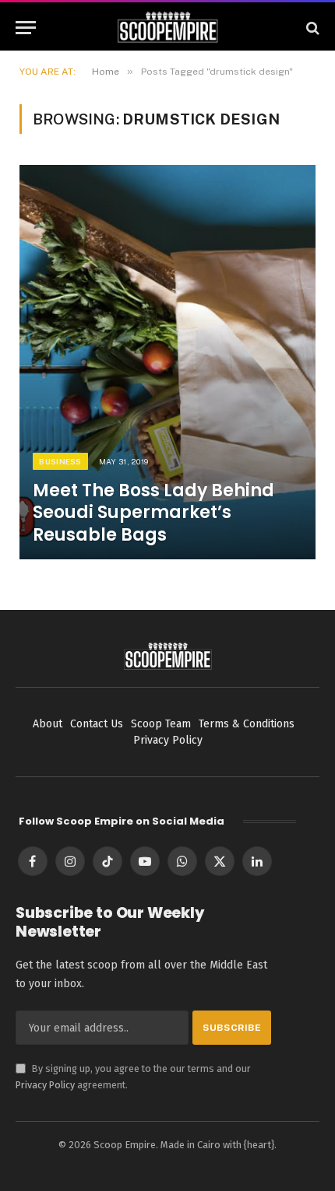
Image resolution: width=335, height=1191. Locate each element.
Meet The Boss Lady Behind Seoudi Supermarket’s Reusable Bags (153, 512)
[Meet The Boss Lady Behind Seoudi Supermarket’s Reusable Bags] (167, 362)
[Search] (311, 27)
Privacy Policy (45, 1085)
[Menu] (26, 27)
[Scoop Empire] (168, 27)
